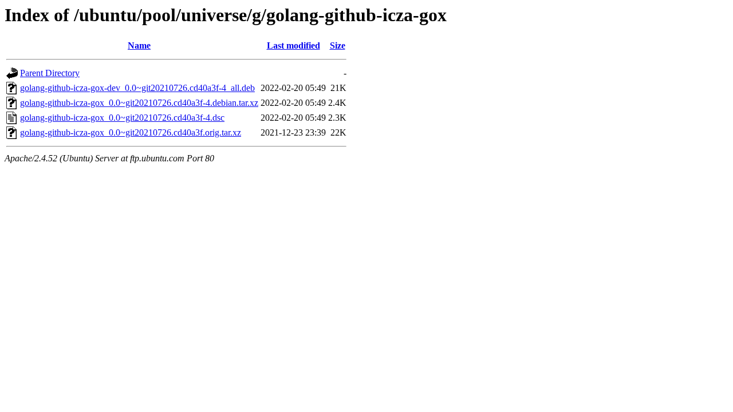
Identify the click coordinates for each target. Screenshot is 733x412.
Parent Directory (50, 73)
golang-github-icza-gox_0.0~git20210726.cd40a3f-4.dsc (122, 117)
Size (337, 45)
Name (139, 45)
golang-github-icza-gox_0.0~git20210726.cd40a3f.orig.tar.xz (130, 132)
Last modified (293, 45)
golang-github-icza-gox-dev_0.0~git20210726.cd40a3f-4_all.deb (137, 88)
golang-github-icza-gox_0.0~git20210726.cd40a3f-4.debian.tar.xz (139, 103)
